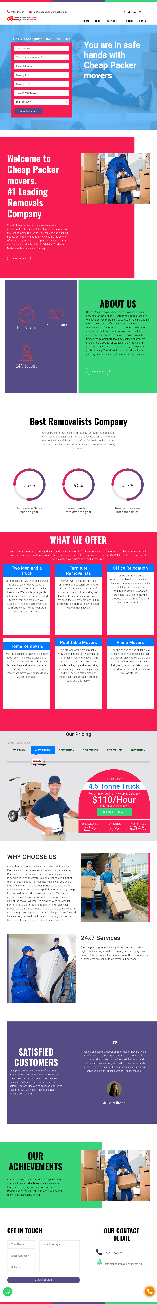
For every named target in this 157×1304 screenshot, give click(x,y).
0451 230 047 (18, 12)
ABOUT (98, 21)
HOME (86, 21)
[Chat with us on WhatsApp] (7, 1291)
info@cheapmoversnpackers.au (50, 12)
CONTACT (144, 21)
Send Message (28, 111)
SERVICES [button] (112, 21)
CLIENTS (129, 21)
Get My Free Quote (114, 812)
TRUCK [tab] (19, 750)
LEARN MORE (19, 258)
